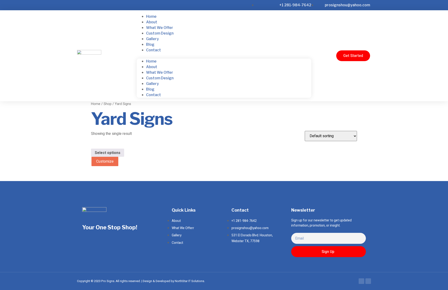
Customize (105, 161)
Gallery (152, 39)
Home (151, 16)
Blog (150, 44)
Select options (107, 153)
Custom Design (160, 33)
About (151, 22)
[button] (224, 56)
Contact (153, 50)
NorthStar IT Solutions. (190, 281)
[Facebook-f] (361, 281)
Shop (108, 103)
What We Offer (159, 27)
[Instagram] (368, 281)
